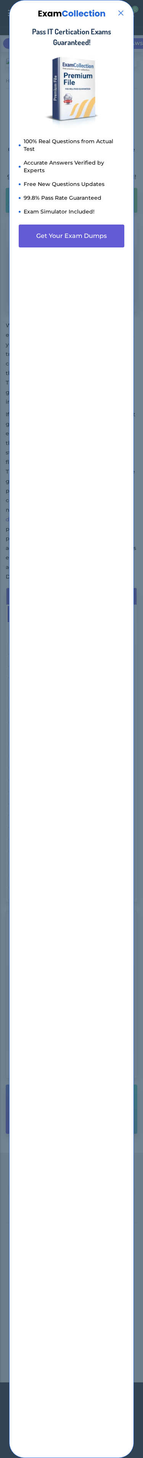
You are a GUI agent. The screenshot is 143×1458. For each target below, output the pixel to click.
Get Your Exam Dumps (71, 235)
